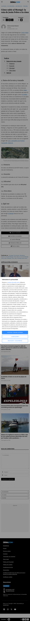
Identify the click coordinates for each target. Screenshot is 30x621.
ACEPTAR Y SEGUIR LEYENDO (15, 332)
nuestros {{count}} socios (13, 282)
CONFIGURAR (15, 336)
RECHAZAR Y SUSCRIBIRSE (15, 340)
